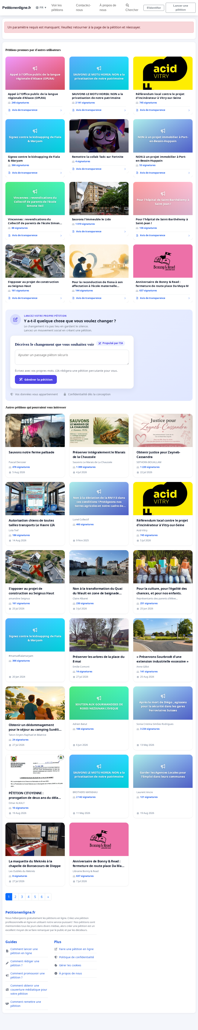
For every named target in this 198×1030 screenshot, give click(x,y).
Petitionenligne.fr (16, 8)
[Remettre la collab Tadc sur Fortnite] (99, 146)
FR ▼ (43, 7)
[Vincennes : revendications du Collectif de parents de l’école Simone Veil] (35, 211)
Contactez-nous (83, 8)
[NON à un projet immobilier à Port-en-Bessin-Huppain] (163, 148)
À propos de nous (108, 8)
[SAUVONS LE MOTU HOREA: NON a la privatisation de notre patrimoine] (99, 86)
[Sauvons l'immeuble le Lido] (99, 209)
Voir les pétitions (57, 8)
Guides (11, 941)
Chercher (131, 10)
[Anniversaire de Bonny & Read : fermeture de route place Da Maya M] (163, 273)
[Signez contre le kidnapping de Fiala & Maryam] (35, 148)
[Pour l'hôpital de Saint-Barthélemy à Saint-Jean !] (163, 211)
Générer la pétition (38, 379)
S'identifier (154, 7)
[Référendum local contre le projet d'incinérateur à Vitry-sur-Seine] (163, 86)
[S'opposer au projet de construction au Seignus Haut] (35, 273)
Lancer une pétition (180, 7)
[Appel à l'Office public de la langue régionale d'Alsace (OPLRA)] (35, 86)
